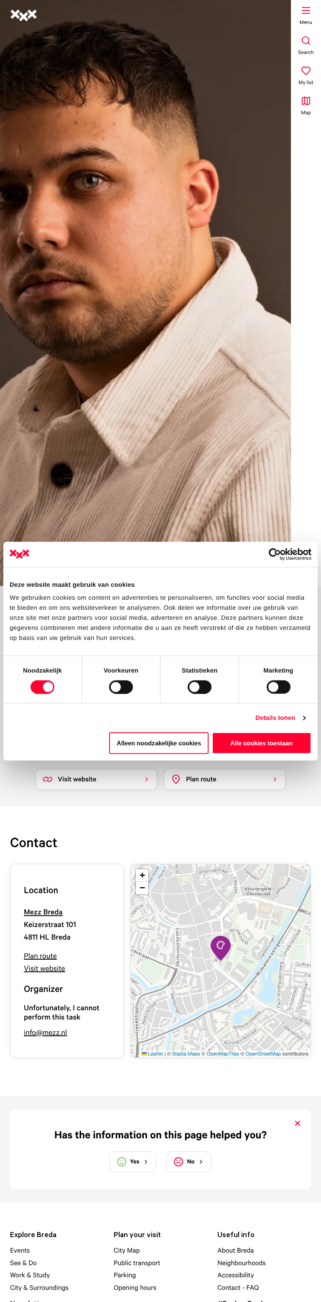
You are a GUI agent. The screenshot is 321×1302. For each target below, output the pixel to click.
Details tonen (275, 717)
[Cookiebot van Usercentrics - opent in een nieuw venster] (274, 554)
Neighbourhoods (241, 1262)
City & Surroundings (39, 1287)
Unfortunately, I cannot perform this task (61, 1013)
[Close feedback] (297, 1123)
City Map (127, 1250)
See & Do (23, 1262)
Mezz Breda (43, 912)
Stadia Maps (186, 1053)
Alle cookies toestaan (261, 743)
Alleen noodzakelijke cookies (159, 743)
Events (20, 1250)
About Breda (235, 1250)
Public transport (137, 1262)
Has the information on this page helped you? (160, 1134)
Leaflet (155, 1053)
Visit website (44, 968)
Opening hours (135, 1287)
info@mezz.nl (45, 1032)
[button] (221, 948)
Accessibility (235, 1275)
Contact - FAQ (238, 1287)
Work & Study (30, 1275)
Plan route (40, 956)
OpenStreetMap (263, 1053)
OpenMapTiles (222, 1053)
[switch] (121, 686)
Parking (125, 1275)
